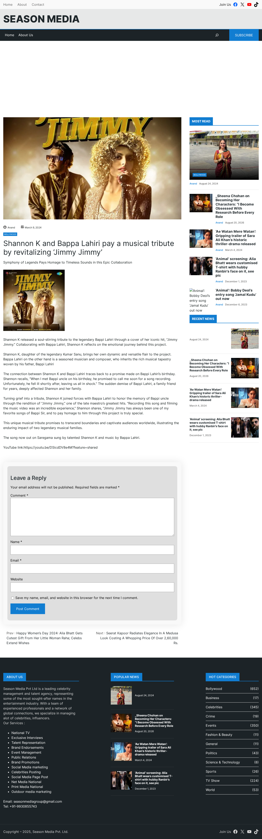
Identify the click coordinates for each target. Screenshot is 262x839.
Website (16, 579)
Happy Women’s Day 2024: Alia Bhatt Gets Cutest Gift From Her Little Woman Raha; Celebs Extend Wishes (44, 638)
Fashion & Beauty (219, 735)
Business (212, 698)
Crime (210, 716)
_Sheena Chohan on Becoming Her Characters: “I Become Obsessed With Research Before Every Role (235, 206)
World (210, 790)
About (22, 4)
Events (211, 725)
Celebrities (214, 707)
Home (7, 4)
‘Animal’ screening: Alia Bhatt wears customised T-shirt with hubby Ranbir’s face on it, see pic (236, 267)
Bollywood (10, 234)
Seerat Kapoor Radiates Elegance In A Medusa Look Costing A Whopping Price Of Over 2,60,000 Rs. (139, 638)
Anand (11, 227)
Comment (19, 495)
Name (16, 542)
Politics (211, 753)
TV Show (213, 781)
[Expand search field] (217, 35)
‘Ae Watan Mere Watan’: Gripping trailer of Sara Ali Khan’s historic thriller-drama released (236, 237)
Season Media (41, 19)
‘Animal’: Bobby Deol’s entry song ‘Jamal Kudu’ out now (236, 294)
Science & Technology (223, 762)
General (212, 744)
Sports (211, 771)
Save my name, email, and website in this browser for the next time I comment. (76, 598)
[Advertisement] (131, 74)
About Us (25, 35)
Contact (38, 4)
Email (15, 560)
